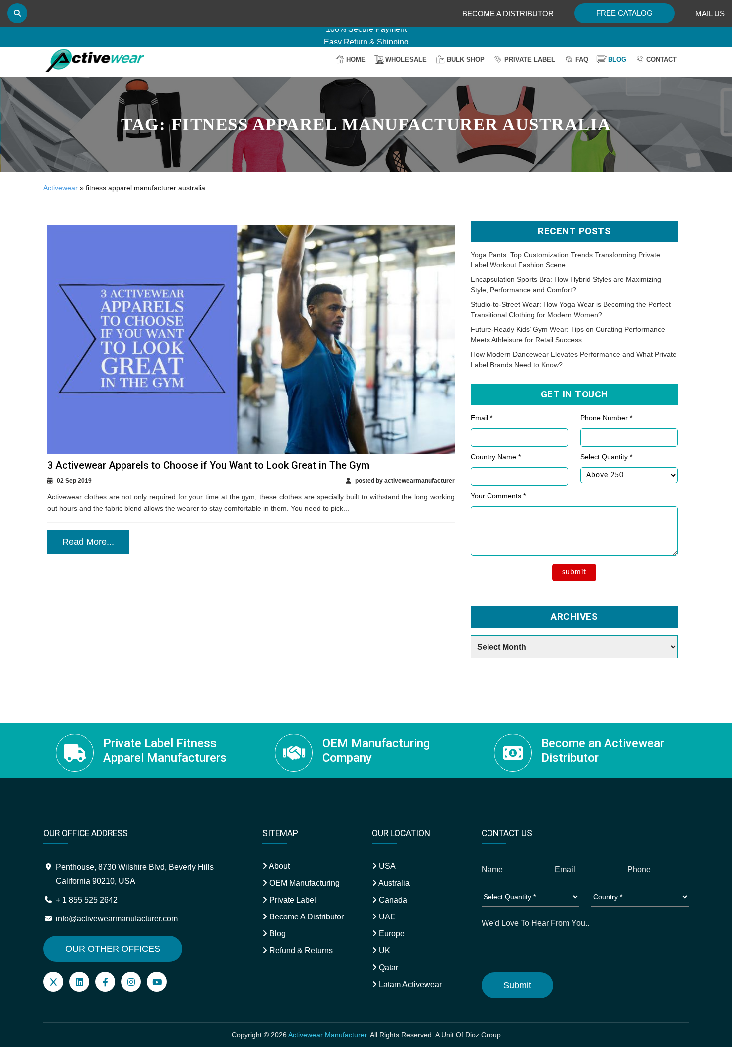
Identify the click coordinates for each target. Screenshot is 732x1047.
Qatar (387, 967)
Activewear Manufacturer (327, 1035)
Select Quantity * (606, 457)
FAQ (581, 59)
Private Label (529, 59)
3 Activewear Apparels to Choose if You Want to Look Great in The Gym (208, 465)
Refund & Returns (300, 950)
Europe (391, 933)
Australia (393, 883)
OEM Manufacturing (303, 883)
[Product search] (17, 13)
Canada (392, 900)
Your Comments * (498, 496)
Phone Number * (606, 418)
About (278, 866)
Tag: (366, 124)
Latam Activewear (409, 984)
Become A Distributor (305, 917)
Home (356, 59)
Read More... (88, 542)
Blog (617, 59)
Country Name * (496, 457)
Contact (661, 59)
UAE (386, 917)
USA (386, 866)
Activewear (60, 188)
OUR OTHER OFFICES (112, 949)
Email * (481, 418)
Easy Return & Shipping (366, 35)
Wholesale (406, 59)
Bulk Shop (466, 59)
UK (383, 950)
